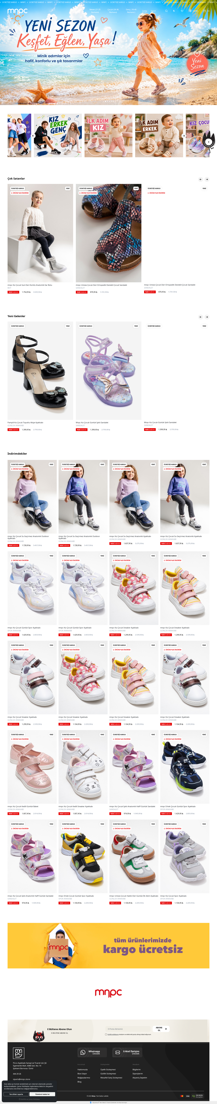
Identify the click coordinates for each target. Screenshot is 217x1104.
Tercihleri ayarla (16, 1094)
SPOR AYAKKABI (14, 288)
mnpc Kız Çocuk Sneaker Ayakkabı (124, 628)
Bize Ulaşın (82, 1073)
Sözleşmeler (105, 1064)
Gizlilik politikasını (113, 1034)
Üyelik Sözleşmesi (108, 1069)
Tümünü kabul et (42, 1094)
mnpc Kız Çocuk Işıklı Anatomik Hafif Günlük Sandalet (132, 807)
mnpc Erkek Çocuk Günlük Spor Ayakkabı (178, 807)
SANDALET (12, 425)
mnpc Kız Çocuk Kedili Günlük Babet (23, 807)
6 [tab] (113, 101)
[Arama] (166, 10)
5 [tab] (111, 101)
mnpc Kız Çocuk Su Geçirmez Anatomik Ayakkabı (130, 536)
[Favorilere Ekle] (68, 277)
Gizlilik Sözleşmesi (108, 1073)
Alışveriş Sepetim (140, 1077)
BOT (77, 288)
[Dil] (174, 10)
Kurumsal (81, 1064)
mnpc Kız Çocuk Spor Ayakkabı (173, 896)
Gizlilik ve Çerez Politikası (30, 1099)
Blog (79, 1082)
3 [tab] (107, 101)
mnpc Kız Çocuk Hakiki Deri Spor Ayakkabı (26, 285)
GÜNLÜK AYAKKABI (16, 541)
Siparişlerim (138, 1073)
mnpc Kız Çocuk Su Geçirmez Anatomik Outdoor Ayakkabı (28, 537)
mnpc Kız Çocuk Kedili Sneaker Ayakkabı (76, 807)
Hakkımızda (83, 1069)
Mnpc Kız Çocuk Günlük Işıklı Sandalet (24, 423)
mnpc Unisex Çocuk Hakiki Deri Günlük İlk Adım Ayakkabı (133, 896)
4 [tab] (109, 101)
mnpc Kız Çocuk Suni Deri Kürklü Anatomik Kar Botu (98, 285)
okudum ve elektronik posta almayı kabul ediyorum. (129, 1034)
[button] (161, 1029)
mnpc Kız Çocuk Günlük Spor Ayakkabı (24, 628)
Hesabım (136, 1064)
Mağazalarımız (84, 1077)
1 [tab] (103, 101)
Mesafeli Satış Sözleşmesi (111, 1077)
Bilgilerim (137, 1069)
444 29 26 (17, 1074)
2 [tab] (105, 101)
